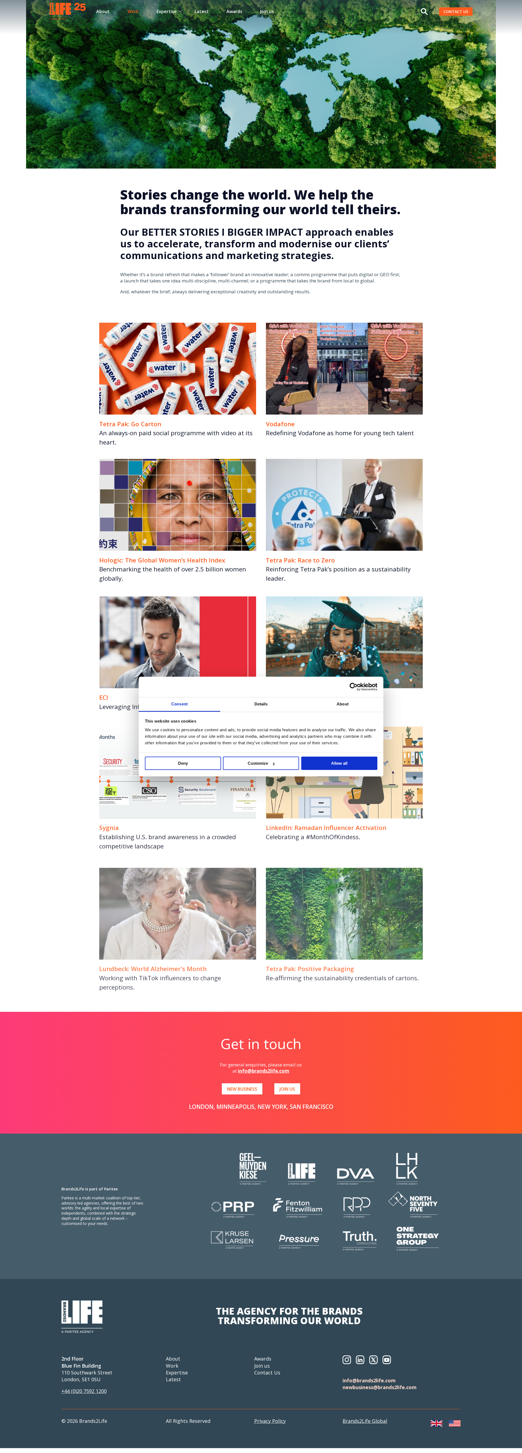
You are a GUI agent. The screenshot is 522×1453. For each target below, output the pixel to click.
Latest (202, 11)
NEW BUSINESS (242, 1089)
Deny (183, 763)
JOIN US (287, 1089)
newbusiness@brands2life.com (380, 1387)
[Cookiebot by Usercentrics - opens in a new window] (353, 687)
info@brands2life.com (263, 1071)
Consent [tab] (179, 704)
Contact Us (267, 1372)
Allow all (339, 763)
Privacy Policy (270, 1421)
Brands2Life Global (365, 1421)
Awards (234, 11)
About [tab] (343, 704)
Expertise (177, 1372)
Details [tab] (261, 704)
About (103, 11)
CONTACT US (455, 11)
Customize (258, 763)
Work (133, 11)
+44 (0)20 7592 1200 (84, 1391)
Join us (267, 11)
